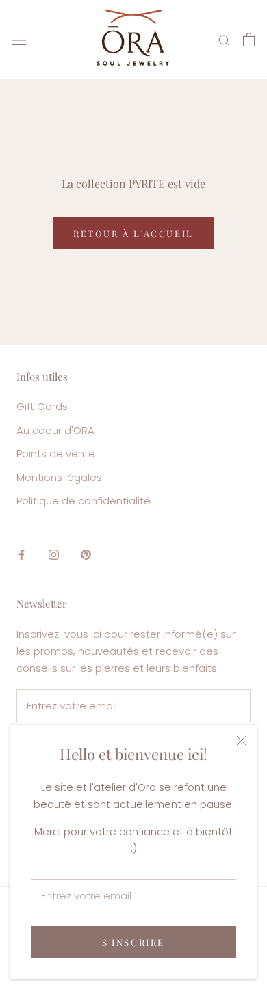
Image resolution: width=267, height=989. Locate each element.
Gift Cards (42, 406)
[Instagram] (54, 554)
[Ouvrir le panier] (249, 39)
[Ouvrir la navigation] (19, 39)
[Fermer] (241, 740)
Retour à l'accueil (133, 233)
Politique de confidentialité (83, 500)
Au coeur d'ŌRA (55, 430)
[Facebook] (21, 554)
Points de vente (55, 453)
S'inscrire (133, 942)
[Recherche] (224, 39)
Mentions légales (59, 477)
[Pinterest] (86, 554)
